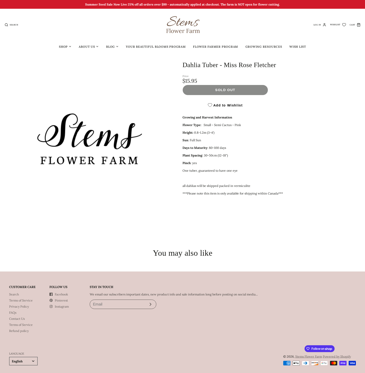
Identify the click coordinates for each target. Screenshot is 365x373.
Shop (63, 46)
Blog (110, 46)
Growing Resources (263, 46)
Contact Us (17, 319)
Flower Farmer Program (215, 46)
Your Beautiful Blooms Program (156, 46)
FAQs (12, 312)
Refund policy (19, 331)
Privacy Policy (19, 306)
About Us (87, 46)
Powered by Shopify (337, 356)
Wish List (297, 46)
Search (14, 294)
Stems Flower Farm (308, 356)
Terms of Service (21, 300)
